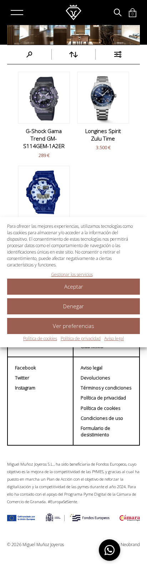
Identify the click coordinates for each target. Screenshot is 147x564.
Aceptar (73, 286)
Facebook (25, 367)
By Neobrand (127, 545)
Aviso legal (114, 338)
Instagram (25, 387)
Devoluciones (95, 377)
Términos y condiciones (106, 387)
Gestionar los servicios (72, 274)
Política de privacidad (81, 338)
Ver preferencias (73, 325)
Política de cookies (40, 338)
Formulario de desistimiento (95, 431)
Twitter (22, 377)
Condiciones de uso (102, 418)
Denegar (73, 306)
